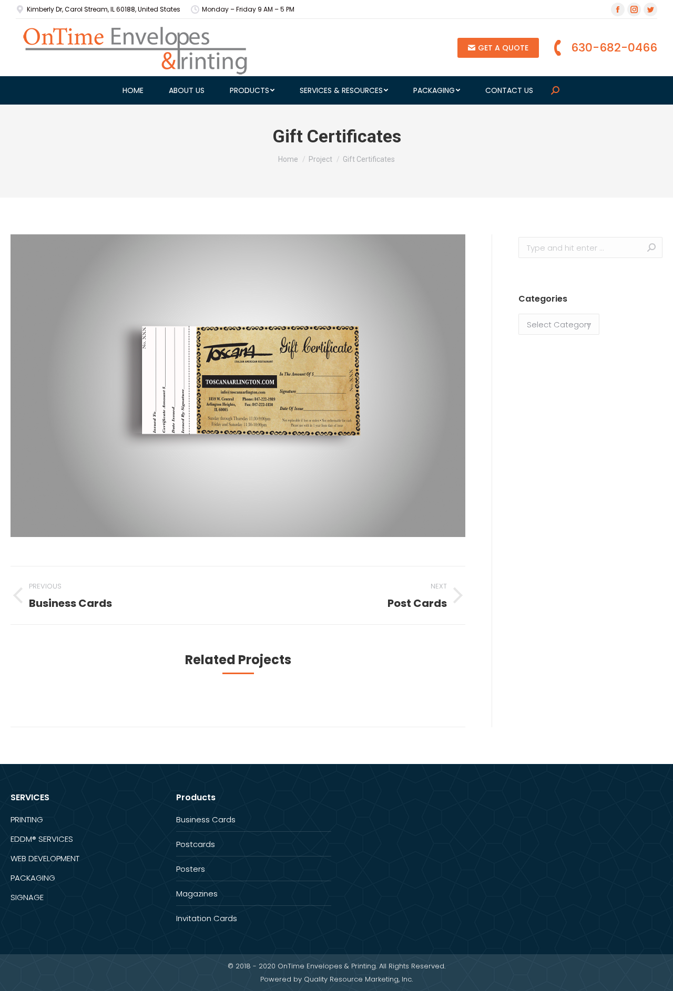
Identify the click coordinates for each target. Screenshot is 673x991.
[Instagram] (634, 9)
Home (288, 159)
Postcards (195, 844)
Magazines (197, 893)
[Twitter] (650, 9)
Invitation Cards (206, 918)
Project (320, 159)
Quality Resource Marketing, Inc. (358, 979)
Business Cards (206, 819)
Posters (190, 868)
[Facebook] (618, 9)
